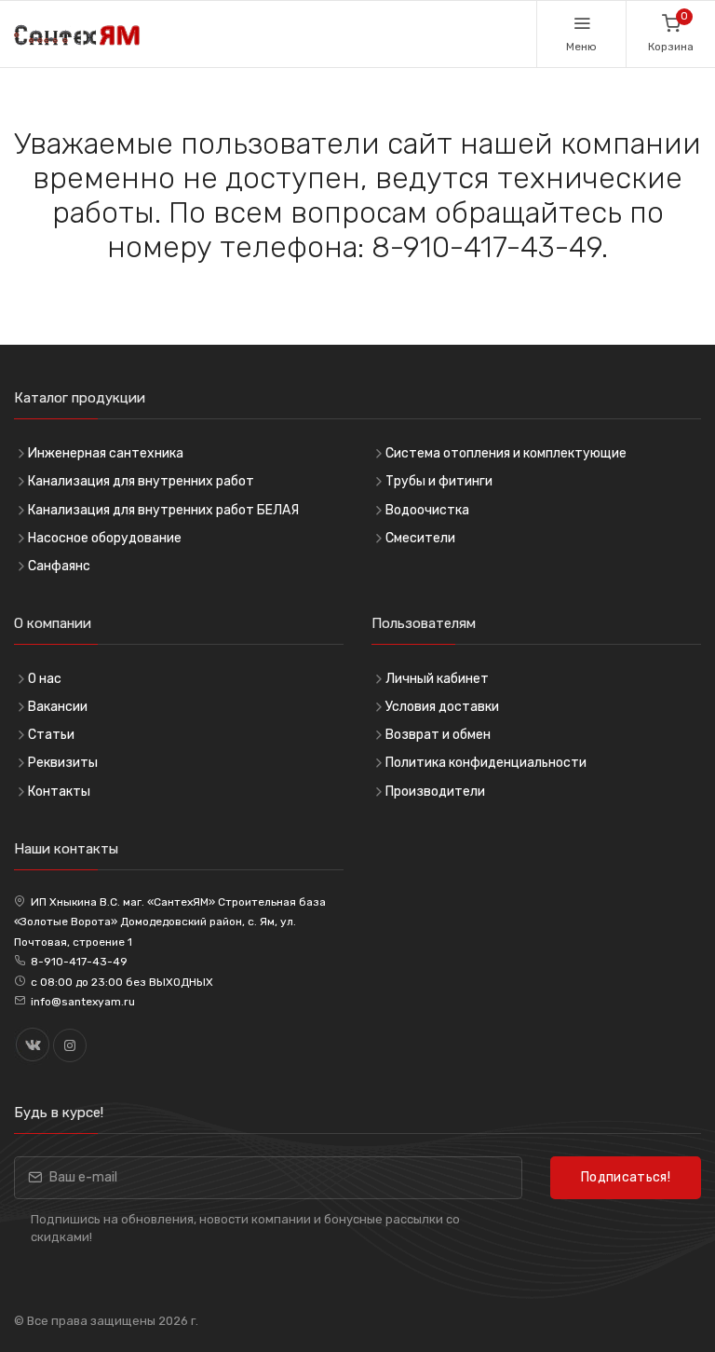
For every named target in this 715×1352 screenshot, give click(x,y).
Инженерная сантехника (105, 453)
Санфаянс (59, 566)
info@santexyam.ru (83, 1001)
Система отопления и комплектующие (506, 453)
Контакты (59, 791)
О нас (44, 679)
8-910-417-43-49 (79, 961)
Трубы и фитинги (438, 481)
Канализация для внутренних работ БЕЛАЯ (163, 510)
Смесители (420, 538)
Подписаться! (625, 1177)
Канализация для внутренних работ (141, 481)
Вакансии (58, 707)
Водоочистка (427, 510)
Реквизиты (63, 763)
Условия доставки (442, 707)
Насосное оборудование (105, 538)
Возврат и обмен (438, 735)
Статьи (51, 735)
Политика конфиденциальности (486, 763)
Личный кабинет (437, 679)
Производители (435, 791)
